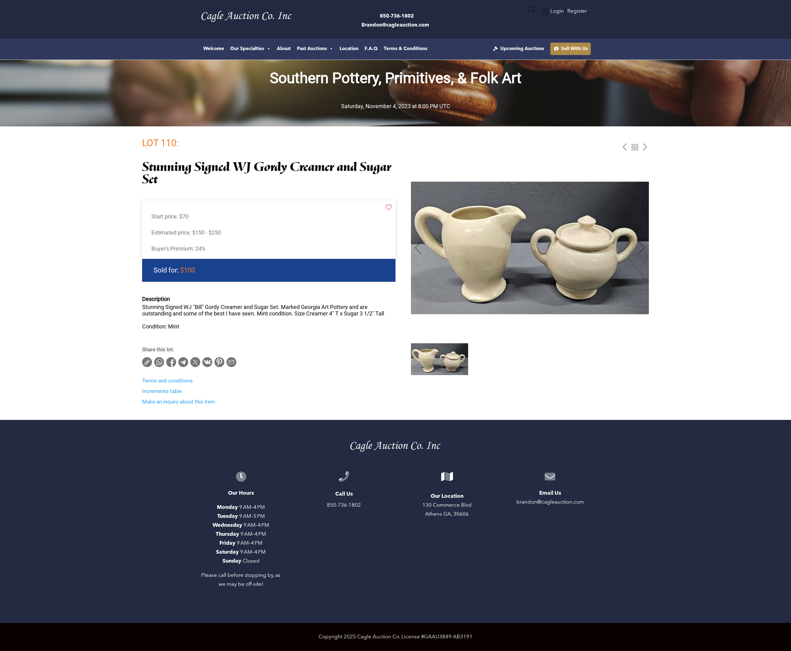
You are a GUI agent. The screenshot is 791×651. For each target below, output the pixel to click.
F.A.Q (371, 48)
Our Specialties (247, 48)
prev (624, 147)
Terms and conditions (167, 381)
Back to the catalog (635, 147)
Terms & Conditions (405, 48)
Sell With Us (574, 48)
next (645, 147)
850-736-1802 (397, 16)
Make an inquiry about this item (178, 402)
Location (349, 48)
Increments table (162, 391)
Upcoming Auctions (522, 48)
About (284, 48)
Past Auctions (312, 48)
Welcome (213, 48)
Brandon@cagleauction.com (395, 25)
